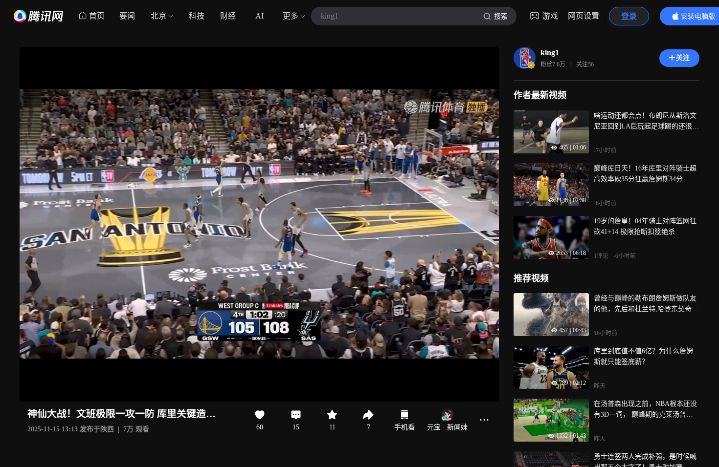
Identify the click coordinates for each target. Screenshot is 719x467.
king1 (549, 52)
